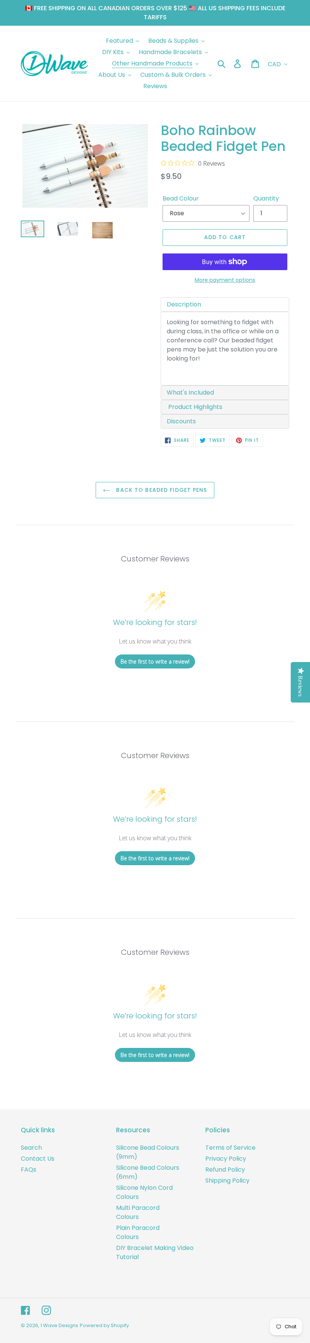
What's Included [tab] (190, 392)
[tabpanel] (225, 348)
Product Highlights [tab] (194, 407)
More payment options (225, 280)
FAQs (28, 1169)
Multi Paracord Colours (138, 1212)
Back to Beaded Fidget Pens (160, 490)
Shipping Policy (227, 1180)
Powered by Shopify (104, 1325)
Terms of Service (230, 1147)
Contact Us (37, 1158)
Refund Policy (225, 1169)
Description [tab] (184, 304)
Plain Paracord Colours (138, 1232)
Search (31, 1147)
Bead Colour (181, 198)
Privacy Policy (225, 1158)
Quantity (266, 198)
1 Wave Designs (59, 1325)
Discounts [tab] (181, 421)
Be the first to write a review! (155, 661)
